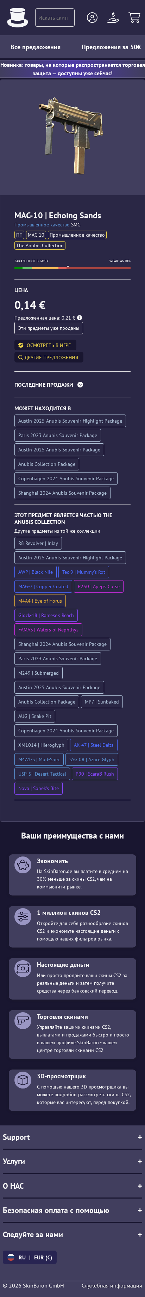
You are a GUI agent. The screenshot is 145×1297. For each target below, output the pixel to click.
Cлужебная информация (112, 1285)
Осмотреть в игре (49, 345)
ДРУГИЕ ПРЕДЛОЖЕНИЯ (50, 357)
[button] (92, 17)
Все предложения (36, 47)
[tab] (72, 386)
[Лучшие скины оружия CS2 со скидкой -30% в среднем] (17, 17)
